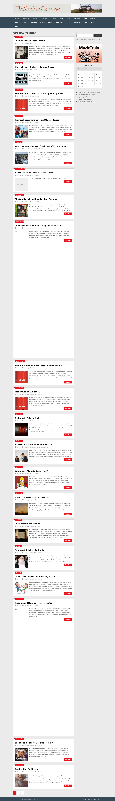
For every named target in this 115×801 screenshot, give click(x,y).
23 (78, 83)
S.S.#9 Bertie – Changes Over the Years (89, 92)
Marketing (18, 22)
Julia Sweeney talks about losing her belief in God (39, 225)
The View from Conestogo (20, 799)
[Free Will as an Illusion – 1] (21, 403)
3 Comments (35, 43)
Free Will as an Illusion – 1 (27, 391)
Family (61, 19)
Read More (68, 57)
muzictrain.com (96, 39)
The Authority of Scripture (27, 523)
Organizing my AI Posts (84, 97)
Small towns (59, 22)
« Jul (88, 89)
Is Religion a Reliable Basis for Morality (34, 742)
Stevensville (77, 22)
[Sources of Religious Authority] (21, 561)
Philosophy (34, 22)
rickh (20, 43)
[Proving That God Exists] (21, 780)
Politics (42, 22)
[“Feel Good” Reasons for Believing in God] (21, 587)
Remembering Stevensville (85, 101)
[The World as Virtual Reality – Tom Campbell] (21, 210)
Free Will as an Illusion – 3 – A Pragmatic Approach (39, 93)
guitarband (77, 19)
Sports (69, 22)
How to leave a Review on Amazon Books (34, 67)
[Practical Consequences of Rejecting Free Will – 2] (21, 376)
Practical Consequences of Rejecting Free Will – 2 (38, 365)
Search (78, 32)
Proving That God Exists (26, 769)
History (92, 19)
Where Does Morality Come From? (31, 470)
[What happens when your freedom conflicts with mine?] (21, 157)
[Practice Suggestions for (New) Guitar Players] (21, 131)
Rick (20, 96)
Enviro (54, 19)
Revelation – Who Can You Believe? (32, 497)
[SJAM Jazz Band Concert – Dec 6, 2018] (21, 184)
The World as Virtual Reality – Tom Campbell (36, 199)
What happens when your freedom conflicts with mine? (41, 146)
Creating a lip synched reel (85, 99)
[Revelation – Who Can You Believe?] (21, 508)
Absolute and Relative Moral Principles (33, 602)
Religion (50, 22)
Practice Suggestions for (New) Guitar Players (37, 119)
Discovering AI (45, 19)
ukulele (17, 26)
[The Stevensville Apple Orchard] (21, 52)
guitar (68, 19)
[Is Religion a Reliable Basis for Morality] (21, 754)
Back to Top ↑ (98, 799)
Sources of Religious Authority (29, 550)
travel (92, 22)
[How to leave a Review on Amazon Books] (21, 78)
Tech (86, 22)
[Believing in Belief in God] (21, 429)
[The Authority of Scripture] (21, 535)
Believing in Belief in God (27, 418)
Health (85, 19)
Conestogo (26, 19)
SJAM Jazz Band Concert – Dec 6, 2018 (34, 172)
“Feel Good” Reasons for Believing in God (35, 576)
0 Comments (35, 69)
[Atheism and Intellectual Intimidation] (21, 455)
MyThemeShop (89, 799)
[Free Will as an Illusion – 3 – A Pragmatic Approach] (21, 104)
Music (26, 22)
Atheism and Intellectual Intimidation (33, 444)
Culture (35, 19)
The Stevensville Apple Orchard (30, 40)
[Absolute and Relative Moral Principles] (21, 671)
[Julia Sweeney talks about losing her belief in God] (21, 293)
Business (17, 19)
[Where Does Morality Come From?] (21, 482)
